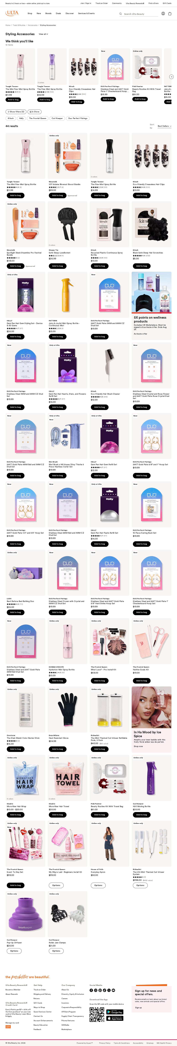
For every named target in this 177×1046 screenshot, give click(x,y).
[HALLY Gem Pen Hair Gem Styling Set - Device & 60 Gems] (25, 302)
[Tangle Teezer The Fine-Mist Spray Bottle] (52, 72)
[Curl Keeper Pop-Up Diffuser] (25, 919)
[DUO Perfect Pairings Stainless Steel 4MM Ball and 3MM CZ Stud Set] (67, 510)
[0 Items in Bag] (169, 13)
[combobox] (164, 126)
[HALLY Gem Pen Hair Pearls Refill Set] (109, 510)
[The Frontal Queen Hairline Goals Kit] (151, 646)
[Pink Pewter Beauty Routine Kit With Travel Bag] (147, 72)
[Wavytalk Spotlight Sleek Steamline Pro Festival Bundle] (25, 231)
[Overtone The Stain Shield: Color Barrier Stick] (25, 716)
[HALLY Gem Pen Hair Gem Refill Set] (109, 442)
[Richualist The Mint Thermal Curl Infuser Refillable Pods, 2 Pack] (109, 716)
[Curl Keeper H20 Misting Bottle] (151, 783)
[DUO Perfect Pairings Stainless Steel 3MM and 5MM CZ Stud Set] (25, 371)
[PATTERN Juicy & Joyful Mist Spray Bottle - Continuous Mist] (67, 302)
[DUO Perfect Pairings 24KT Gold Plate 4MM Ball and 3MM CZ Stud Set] (25, 442)
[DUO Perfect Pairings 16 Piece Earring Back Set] (151, 509)
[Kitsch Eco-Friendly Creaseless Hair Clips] (83, 73)
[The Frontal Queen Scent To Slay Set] (25, 849)
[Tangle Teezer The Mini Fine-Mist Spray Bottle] (20, 72)
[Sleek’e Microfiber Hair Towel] (67, 783)
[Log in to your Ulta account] (163, 13)
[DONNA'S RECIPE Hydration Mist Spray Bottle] (67, 647)
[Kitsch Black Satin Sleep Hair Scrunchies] (151, 230)
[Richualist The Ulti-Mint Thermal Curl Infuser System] (151, 851)
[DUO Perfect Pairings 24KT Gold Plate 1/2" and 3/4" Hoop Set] (25, 509)
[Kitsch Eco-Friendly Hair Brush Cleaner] (109, 371)
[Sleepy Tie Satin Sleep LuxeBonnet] (67, 230)
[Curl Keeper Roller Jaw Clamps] (67, 919)
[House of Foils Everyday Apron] (109, 849)
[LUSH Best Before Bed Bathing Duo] (25, 579)
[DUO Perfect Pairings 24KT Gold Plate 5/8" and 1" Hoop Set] (151, 441)
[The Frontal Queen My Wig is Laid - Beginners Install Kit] (67, 849)
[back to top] (169, 1038)
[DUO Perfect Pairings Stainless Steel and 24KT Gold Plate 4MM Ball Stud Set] (25, 647)
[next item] (171, 77)
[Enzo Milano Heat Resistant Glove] (67, 715)
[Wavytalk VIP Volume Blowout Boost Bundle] (67, 162)
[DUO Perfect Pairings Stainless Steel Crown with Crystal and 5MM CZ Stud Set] (67, 579)
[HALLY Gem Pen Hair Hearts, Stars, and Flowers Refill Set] (67, 372)
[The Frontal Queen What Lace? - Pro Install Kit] (109, 646)
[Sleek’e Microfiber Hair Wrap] (25, 783)
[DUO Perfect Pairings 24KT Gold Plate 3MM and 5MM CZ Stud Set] (109, 301)
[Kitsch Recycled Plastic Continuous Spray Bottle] (109, 231)
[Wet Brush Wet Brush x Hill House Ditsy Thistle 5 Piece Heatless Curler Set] (67, 442)
